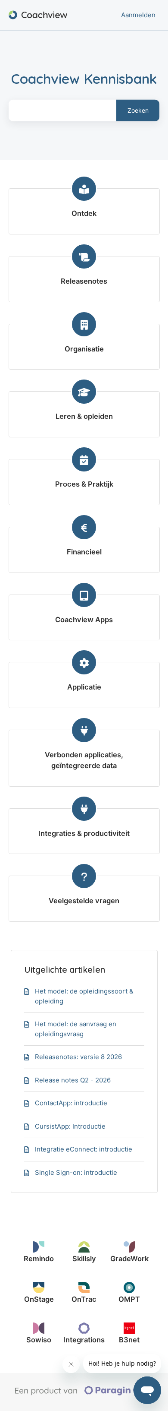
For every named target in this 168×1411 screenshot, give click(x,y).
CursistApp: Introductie (70, 1126)
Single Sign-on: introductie (76, 1172)
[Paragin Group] (87, 1393)
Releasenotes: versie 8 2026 (78, 1057)
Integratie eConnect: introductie (83, 1149)
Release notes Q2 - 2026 (73, 1080)
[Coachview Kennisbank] (38, 15)
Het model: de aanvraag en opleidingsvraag (75, 1029)
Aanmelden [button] (138, 15)
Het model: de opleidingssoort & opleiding (84, 996)
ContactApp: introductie (71, 1103)
